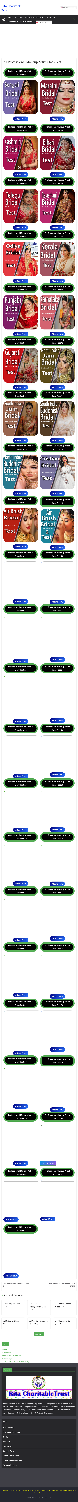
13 (20, 394)
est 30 (57, 837)
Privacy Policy (8, 1427)
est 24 (57, 668)
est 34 (57, 947)
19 (20, 554)
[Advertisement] (39, 44)
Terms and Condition (11, 1432)
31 (20, 891)
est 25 (20, 728)
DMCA (5, 1437)
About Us (6, 1441)
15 (20, 447)
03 (20, 129)
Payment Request (10, 1465)
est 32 (57, 891)
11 (20, 341)
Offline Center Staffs (11, 1455)
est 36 (57, 1003)
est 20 (57, 554)
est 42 (57, 1173)
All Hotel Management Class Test (37, 1306)
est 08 (57, 235)
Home (10, 17)
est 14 (57, 394)
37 (20, 1060)
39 (20, 1117)
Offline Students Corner (12, 1460)
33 (20, 947)
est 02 (57, 73)
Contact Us (7, 1446)
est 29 (20, 837)
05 (20, 182)
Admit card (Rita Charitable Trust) (20, 22)
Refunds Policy (9, 1451)
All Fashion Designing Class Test (62, 1284)
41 (20, 1173)
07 (20, 235)
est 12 (57, 341)
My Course (18, 17)
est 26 (57, 728)
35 (20, 1003)
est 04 (57, 129)
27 (20, 783)
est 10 (57, 288)
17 (20, 501)
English (65, 7)
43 (20, 1229)
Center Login (50, 17)
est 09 (20, 288)
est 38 (57, 1061)
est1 (20, 73)
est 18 (57, 501)
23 (20, 668)
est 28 (57, 783)
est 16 (57, 447)
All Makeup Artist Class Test (16, 1284)
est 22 (57, 609)
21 (20, 609)
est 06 (57, 182)
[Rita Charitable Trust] (4, 19)
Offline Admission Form (34, 17)
